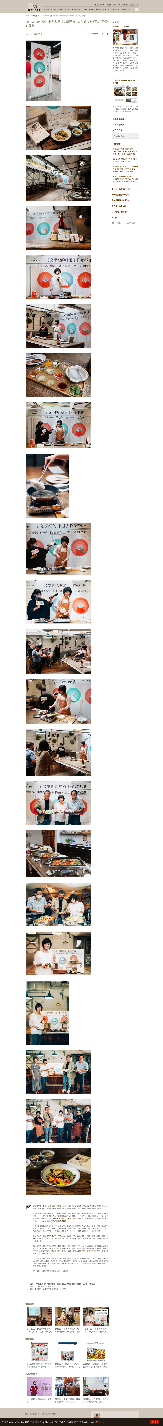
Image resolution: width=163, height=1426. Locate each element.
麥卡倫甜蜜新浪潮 (119, 195)
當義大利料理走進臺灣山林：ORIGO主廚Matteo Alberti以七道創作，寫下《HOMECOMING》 (125, 151)
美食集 (46, 9)
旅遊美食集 (76, 9)
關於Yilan (116, 4)
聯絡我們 (53, 1414)
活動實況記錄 (35, 16)
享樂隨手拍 (115, 9)
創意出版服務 (100, 4)
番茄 (90, 1238)
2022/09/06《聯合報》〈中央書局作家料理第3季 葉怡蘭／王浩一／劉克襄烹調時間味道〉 (39, 1366)
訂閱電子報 (134, 4)
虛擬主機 (131, 223)
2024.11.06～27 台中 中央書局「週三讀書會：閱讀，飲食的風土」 (39, 1331)
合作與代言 (117, 129)
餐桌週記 (106, 9)
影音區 (130, 9)
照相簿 (123, 9)
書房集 (91, 9)
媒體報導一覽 (118, 124)
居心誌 (114, 218)
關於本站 (28, 1414)
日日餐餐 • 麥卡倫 (119, 212)
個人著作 (125, 4)
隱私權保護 (36, 1414)
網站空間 (115, 223)
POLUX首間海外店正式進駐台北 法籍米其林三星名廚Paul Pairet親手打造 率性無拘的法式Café (125, 179)
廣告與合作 (45, 1414)
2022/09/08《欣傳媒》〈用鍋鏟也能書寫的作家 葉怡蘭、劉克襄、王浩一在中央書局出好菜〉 (95, 1366)
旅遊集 (67, 9)
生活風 (84, 9)
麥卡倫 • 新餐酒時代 (120, 189)
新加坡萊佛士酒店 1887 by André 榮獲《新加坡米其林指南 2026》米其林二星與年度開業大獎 (125, 169)
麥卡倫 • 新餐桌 (118, 206)
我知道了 (155, 1422)
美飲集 (53, 9)
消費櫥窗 (117, 144)
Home (27, 16)
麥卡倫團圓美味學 (119, 200)
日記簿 (98, 9)
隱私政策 (101, 1422)
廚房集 (60, 9)
